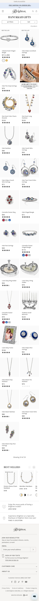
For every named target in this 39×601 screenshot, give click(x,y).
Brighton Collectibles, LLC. (16, 591)
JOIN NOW (12, 509)
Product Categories (31, 588)
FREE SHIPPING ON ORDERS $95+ (20, 5)
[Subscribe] (33, 549)
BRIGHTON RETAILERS (16, 595)
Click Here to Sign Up (11, 560)
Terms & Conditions (17, 588)
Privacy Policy (6, 588)
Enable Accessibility (19, 1)
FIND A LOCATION (15, 520)
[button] (3, 11)
